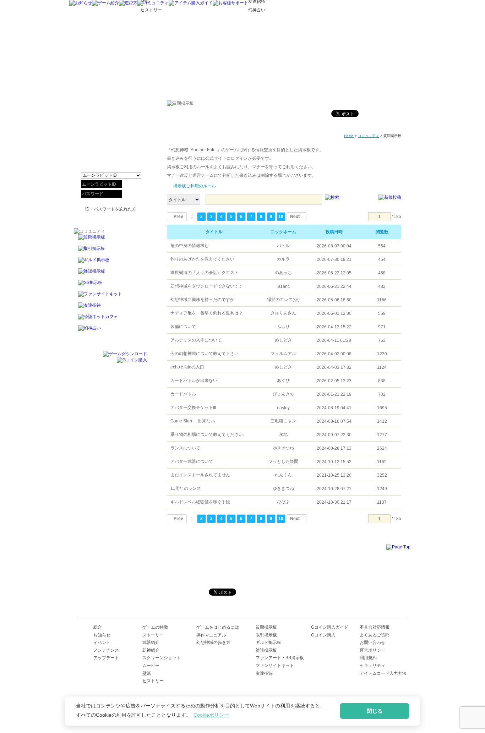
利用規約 (368, 657)
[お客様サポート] (230, 2)
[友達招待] (110, 308)
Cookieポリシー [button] (211, 715)
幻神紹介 (150, 650)
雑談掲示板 (266, 650)
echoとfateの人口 (187, 367)
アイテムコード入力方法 (383, 673)
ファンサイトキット (275, 665)
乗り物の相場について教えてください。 (208, 434)
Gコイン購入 (323, 635)
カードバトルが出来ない (193, 380)
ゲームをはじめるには (217, 627)
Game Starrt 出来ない (192, 421)
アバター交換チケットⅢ (193, 407)
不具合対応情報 (374, 627)
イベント (101, 642)
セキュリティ (372, 665)
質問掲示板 (266, 627)
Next (295, 216)
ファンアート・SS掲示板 (280, 657)
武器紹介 (150, 642)
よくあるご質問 (374, 635)
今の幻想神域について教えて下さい (204, 353)
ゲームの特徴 (155, 627)
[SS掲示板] (110, 285)
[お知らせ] (80, 2)
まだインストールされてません (200, 474)
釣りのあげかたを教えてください (202, 259)
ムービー (150, 665)
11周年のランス (185, 488)
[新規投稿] (389, 198)
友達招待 (264, 673)
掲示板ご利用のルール (194, 186)
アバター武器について (191, 461)
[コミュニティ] (153, 2)
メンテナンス (106, 650)
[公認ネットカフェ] (110, 319)
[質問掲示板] (110, 240)
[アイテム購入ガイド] (191, 2)
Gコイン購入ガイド (329, 627)
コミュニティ (368, 136)
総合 (97, 627)
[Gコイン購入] (132, 359)
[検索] (332, 198)
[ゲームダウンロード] (125, 353)
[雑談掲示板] (110, 274)
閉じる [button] (375, 711)
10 (280, 216)
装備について (183, 326)
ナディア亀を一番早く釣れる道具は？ (206, 313)
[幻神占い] (110, 331)
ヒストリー (153, 680)
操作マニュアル (211, 635)
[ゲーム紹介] (105, 2)
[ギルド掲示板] (110, 262)
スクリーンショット (161, 657)
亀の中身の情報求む (189, 245)
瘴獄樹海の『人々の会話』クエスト (204, 272)
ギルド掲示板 (268, 642)
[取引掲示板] (110, 251)
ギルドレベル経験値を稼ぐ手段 (200, 501)
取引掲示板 (266, 635)
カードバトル (183, 394)
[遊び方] (128, 2)
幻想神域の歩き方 (213, 642)
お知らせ (101, 635)
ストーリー (153, 635)
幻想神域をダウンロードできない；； (206, 286)
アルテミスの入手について (196, 340)
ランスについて (185, 447)
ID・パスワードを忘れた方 (110, 209)
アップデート (106, 657)
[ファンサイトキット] (110, 296)
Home (349, 136)
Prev (178, 216)
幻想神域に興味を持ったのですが (202, 299)
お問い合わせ (372, 642)
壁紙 (146, 673)
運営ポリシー (372, 650)
